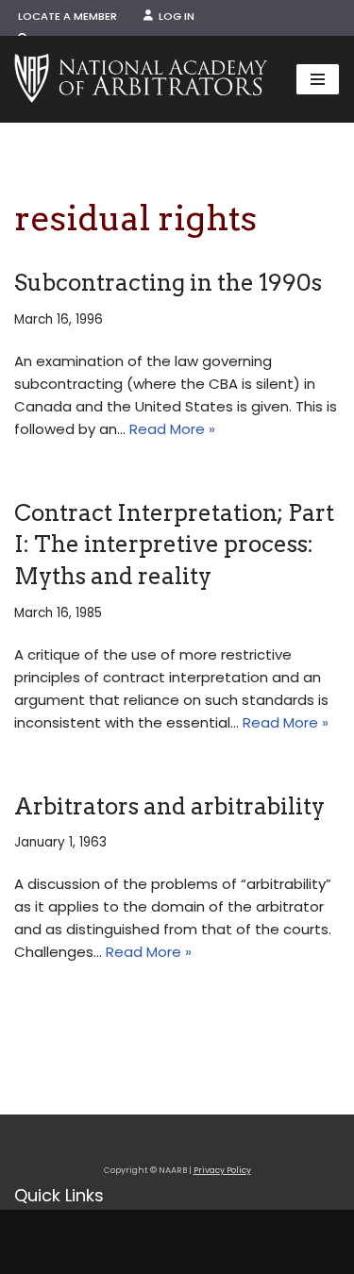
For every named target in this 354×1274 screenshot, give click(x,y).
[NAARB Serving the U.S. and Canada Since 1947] (140, 79)
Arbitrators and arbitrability (169, 806)
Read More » (172, 429)
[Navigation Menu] (317, 79)
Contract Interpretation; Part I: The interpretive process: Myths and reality (174, 544)
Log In (173, 16)
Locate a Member (67, 16)
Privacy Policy (222, 1170)
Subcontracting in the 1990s (168, 282)
